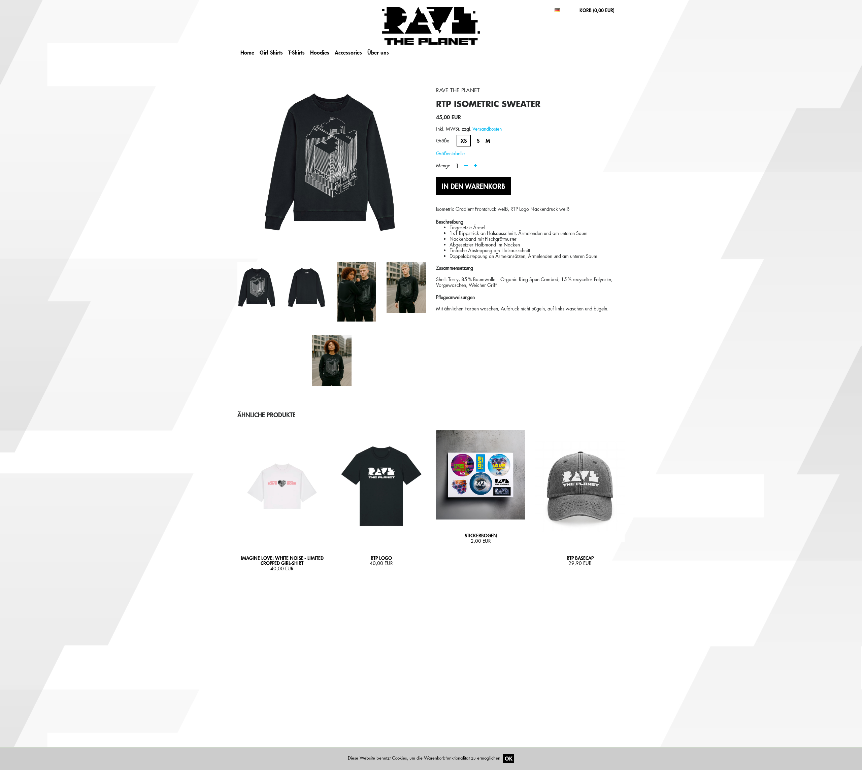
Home (247, 52)
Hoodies (319, 52)
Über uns (378, 52)
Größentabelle (450, 153)
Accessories (348, 52)
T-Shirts (296, 52)
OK (508, 758)
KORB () (597, 10)
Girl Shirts (271, 52)
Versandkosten (487, 129)
